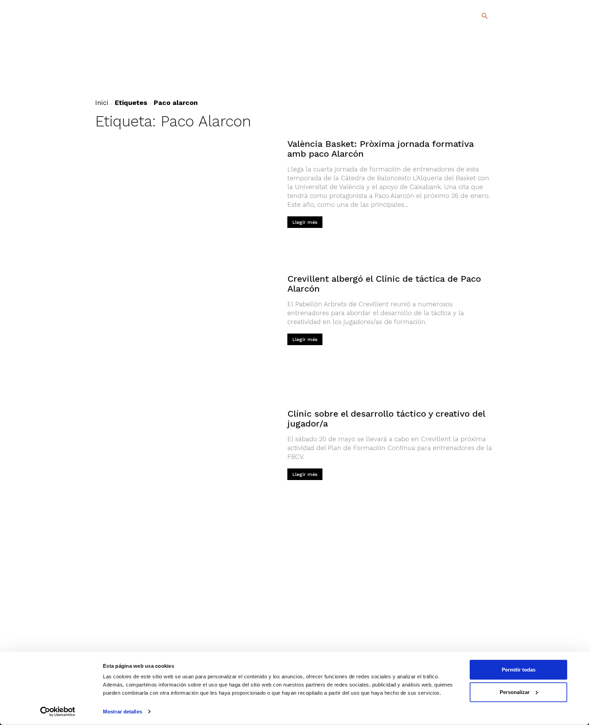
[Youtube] (478, 85)
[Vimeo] (467, 85)
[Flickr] (457, 85)
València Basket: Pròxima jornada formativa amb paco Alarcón (380, 149)
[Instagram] (487, 75)
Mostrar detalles (122, 711)
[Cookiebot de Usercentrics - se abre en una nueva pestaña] (58, 712)
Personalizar (515, 692)
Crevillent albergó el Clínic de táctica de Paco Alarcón (384, 284)
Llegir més (304, 222)
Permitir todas (518, 670)
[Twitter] (466, 73)
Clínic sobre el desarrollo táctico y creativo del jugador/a (386, 418)
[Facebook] (457, 75)
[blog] (476, 51)
